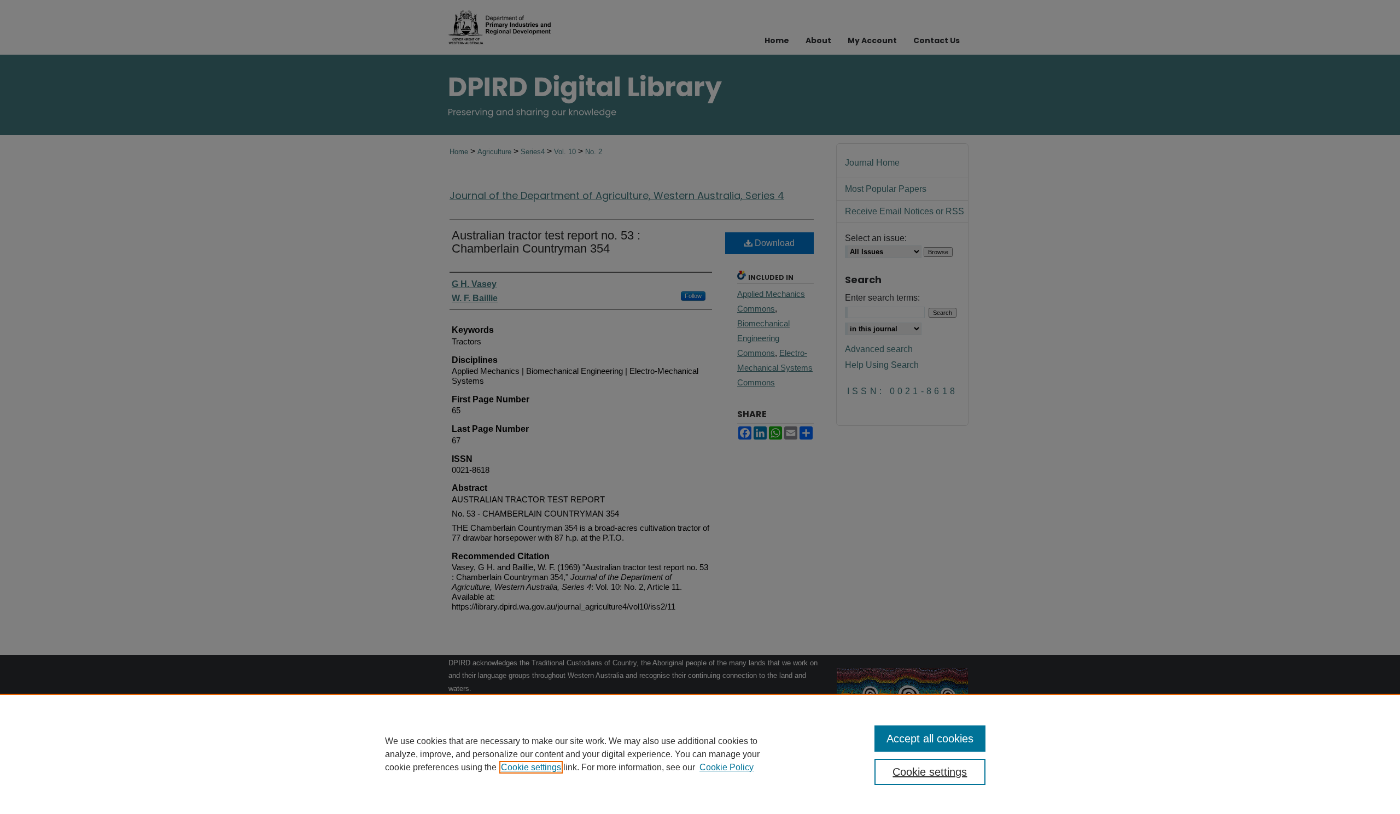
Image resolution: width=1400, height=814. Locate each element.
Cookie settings (531, 767)
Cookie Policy (726, 767)
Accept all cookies (929, 739)
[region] (700, 754)
